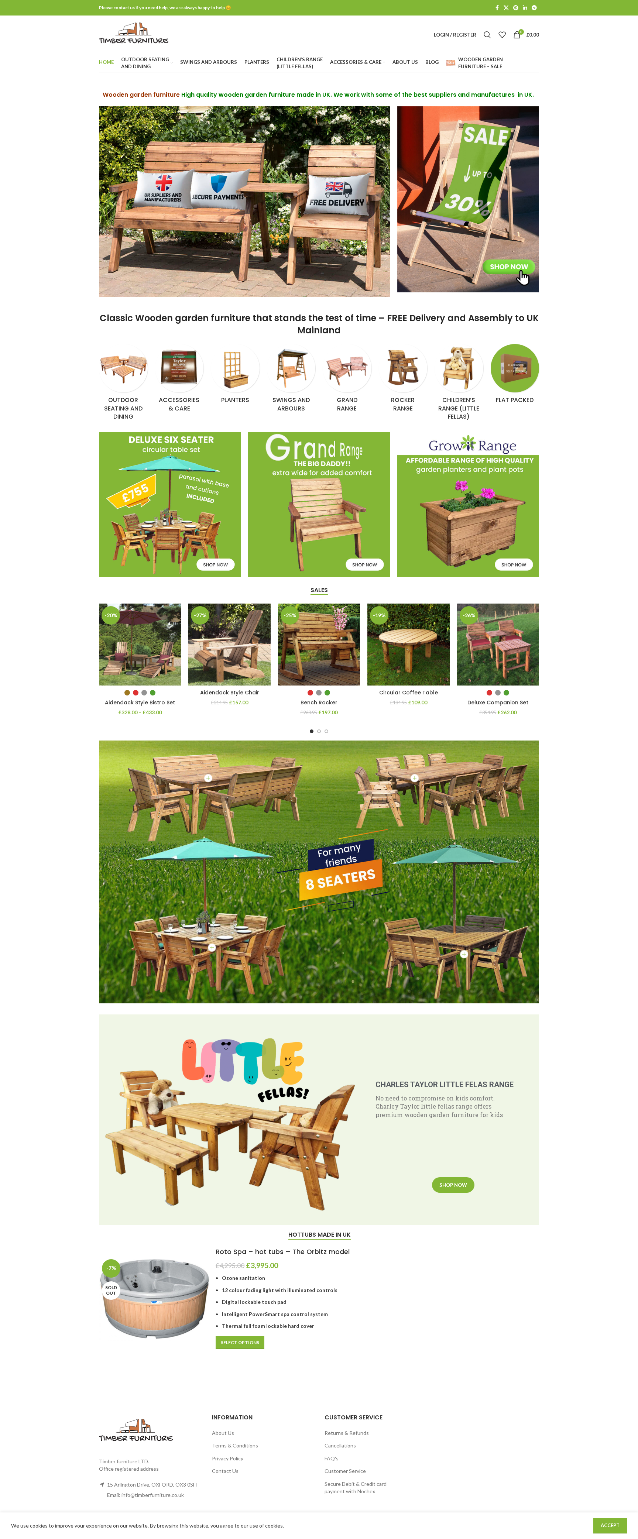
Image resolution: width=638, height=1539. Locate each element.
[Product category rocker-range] (403, 380)
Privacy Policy (227, 1458)
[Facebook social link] (497, 8)
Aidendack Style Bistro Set (140, 702)
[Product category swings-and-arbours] (291, 380)
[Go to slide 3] (326, 731)
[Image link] (468, 199)
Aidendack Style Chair (229, 692)
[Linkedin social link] (525, 8)
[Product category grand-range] (347, 380)
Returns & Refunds (347, 1433)
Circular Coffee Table (408, 692)
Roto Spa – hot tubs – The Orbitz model (283, 1251)
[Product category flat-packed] (515, 376)
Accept (610, 1525)
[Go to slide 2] (319, 731)
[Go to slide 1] (311, 731)
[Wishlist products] (502, 34)
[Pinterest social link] (516, 8)
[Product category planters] (235, 376)
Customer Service (345, 1471)
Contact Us (225, 1471)
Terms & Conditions (235, 1445)
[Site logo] (133, 34)
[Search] (487, 34)
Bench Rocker (319, 702)
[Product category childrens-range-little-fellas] (459, 384)
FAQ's (332, 1458)
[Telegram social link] (534, 8)
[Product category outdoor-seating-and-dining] (123, 384)
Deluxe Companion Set (497, 702)
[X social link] (506, 8)
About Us (223, 1433)
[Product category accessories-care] (179, 380)
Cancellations (340, 1445)
